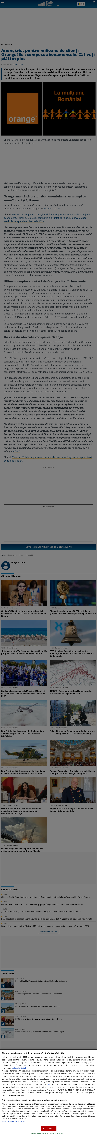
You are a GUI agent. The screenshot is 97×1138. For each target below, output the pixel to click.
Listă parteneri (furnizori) (13, 1121)
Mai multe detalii (18, 1068)
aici (49, 1084)
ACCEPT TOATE (49, 1128)
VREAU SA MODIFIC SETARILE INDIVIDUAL (48, 1133)
